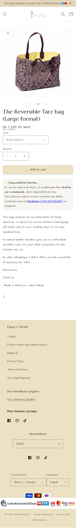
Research (12, 353)
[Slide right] (46, 104)
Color (6, 132)
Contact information (43, 514)
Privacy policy (63, 514)
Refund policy (39, 519)
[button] (5, 14)
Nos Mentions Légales (21, 399)
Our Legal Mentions (18, 378)
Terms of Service (17, 369)
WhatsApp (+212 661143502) (44, 201)
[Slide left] (30, 104)
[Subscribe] (59, 443)
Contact (11, 336)
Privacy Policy (15, 361)
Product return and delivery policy (27, 344)
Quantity (7, 149)
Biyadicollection (22, 514)
